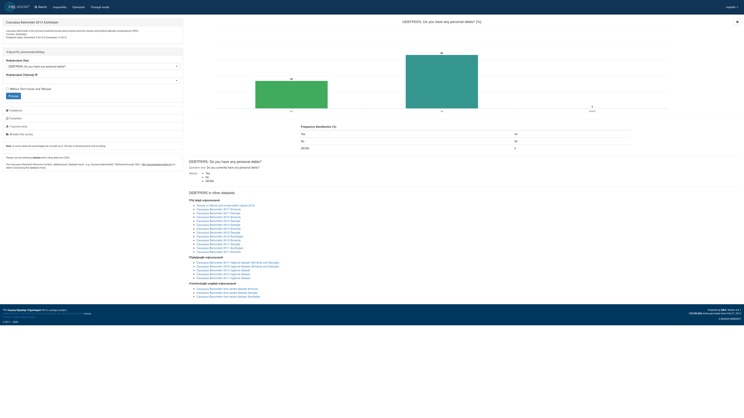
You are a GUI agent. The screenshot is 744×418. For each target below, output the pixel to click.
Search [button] (42, 7)
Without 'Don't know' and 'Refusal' (30, 89)
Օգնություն (78, 7)
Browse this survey (21, 134)
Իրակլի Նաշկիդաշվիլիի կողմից (19, 316)
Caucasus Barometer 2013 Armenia (219, 228)
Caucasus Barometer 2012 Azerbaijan (220, 236)
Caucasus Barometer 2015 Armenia (219, 217)
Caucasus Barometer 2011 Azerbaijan (220, 248)
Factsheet (15, 118)
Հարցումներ (59, 7)
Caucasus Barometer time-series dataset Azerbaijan (229, 296)
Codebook (15, 110)
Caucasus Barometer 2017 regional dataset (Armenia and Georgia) (238, 262)
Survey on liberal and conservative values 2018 (226, 205)
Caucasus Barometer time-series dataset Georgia (227, 293)
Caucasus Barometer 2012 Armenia (219, 240)
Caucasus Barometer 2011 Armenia (219, 252)
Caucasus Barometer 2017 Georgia (218, 213)
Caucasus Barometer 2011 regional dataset (223, 278)
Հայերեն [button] (731, 7)
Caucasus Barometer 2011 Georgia (218, 244)
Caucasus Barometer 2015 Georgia (218, 221)
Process (13, 96)
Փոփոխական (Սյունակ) (20, 74)
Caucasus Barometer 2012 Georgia (218, 232)
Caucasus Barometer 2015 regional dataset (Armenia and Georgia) (238, 266)
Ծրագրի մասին (100, 7)
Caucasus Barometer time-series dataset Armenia (227, 289)
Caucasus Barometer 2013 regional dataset (223, 270)
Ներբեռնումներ (18, 126)
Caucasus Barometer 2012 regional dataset (223, 274)
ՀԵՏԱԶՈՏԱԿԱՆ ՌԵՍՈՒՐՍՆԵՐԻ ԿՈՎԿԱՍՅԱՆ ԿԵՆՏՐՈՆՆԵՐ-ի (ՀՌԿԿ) (43, 313)
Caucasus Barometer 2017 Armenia (219, 209)
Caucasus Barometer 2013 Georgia (218, 225)
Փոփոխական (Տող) (17, 60)
